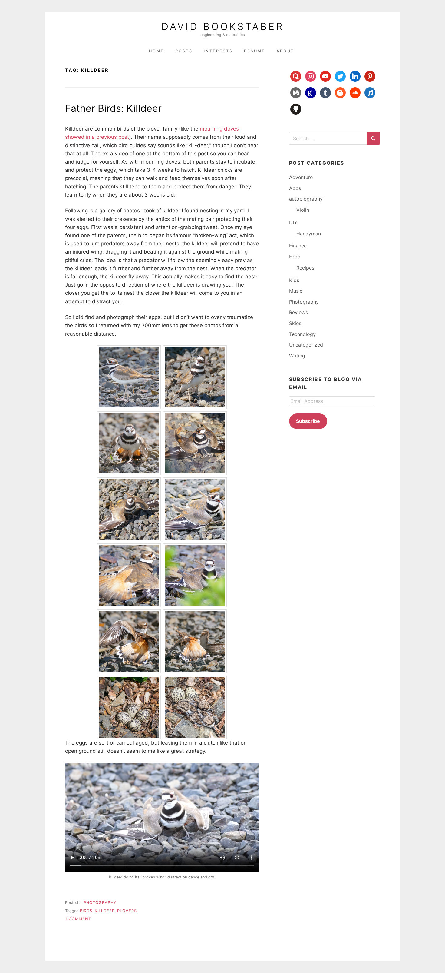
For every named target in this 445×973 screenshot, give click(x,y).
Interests (218, 51)
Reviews (298, 312)
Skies (295, 323)
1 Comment (78, 919)
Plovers (127, 910)
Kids (294, 280)
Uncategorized (306, 345)
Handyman (308, 234)
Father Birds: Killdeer (113, 108)
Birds (86, 910)
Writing (297, 356)
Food (295, 257)
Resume (254, 51)
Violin (302, 210)
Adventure (301, 177)
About (285, 51)
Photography (100, 902)
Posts (184, 51)
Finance (298, 246)
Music (295, 291)
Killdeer (105, 910)
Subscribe (308, 421)
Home (156, 51)
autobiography (306, 199)
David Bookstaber (222, 27)
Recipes (305, 268)
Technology (302, 334)
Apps (295, 188)
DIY (293, 222)
